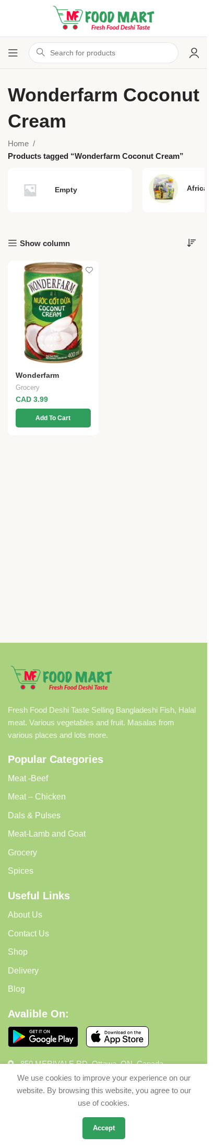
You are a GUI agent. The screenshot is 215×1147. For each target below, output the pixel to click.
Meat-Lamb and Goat (47, 833)
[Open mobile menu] (13, 52)
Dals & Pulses (34, 815)
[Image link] (61, 677)
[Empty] (70, 190)
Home (18, 143)
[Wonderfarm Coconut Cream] (53, 312)
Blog (16, 988)
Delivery (23, 970)
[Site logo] (103, 17)
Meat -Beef (28, 778)
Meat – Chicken (37, 796)
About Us (25, 914)
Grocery (28, 387)
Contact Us (28, 933)
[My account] (194, 52)
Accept (104, 1128)
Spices (20, 870)
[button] (53, 418)
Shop (18, 951)
